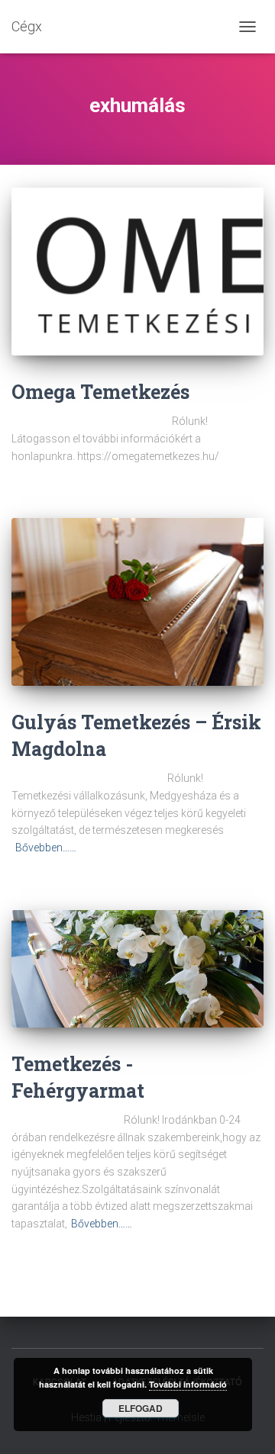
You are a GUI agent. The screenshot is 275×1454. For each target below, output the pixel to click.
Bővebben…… (45, 847)
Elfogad (140, 1408)
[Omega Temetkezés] (137, 271)
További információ (188, 1384)
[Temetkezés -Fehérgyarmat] (137, 969)
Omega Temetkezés (100, 391)
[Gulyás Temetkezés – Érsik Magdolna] (137, 602)
